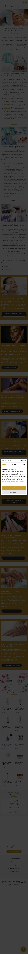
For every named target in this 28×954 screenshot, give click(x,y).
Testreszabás (13, 492)
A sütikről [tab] (23, 464)
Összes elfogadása (14, 487)
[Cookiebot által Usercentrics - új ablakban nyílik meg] (20, 461)
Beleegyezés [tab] (5, 464)
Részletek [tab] (14, 464)
